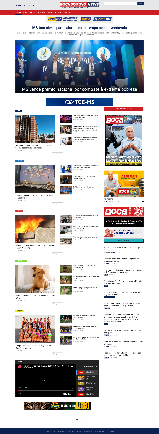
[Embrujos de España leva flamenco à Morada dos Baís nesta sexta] (66, 119)
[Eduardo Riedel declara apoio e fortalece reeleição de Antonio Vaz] (66, 179)
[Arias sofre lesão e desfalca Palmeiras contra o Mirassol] (66, 319)
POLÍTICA (106, 335)
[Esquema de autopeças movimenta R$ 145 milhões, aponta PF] (66, 219)
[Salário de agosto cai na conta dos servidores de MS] (79, 66)
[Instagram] (76, 419)
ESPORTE (106, 263)
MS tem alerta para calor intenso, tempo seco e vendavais (79, 28)
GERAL (105, 274)
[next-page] (108, 361)
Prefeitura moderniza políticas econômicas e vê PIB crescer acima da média (34, 146)
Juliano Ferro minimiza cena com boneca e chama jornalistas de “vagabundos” (122, 304)
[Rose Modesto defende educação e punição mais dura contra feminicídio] (66, 169)
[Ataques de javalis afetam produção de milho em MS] (66, 280)
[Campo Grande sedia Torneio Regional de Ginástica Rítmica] (35, 329)
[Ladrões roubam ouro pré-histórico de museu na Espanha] (35, 179)
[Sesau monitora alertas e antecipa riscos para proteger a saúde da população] (66, 141)
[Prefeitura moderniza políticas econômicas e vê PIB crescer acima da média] (35, 129)
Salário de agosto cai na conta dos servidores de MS (79, 89)
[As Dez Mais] (124, 184)
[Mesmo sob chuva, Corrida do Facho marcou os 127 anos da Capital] (66, 340)
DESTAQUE (106, 308)
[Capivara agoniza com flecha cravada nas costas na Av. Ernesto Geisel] (66, 290)
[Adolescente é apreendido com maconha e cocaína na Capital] (66, 229)
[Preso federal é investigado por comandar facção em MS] (66, 240)
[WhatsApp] (82, 419)
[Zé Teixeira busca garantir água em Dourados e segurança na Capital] (66, 190)
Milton (105, 201)
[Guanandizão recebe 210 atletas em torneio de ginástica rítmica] (66, 330)
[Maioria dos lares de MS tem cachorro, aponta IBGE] (35, 279)
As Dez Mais (109, 199)
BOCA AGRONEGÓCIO (109, 252)
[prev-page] (105, 361)
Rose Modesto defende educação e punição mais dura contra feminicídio (122, 354)
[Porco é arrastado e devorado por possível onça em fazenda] (66, 269)
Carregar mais (57, 154)
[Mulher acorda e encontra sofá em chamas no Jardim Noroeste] (35, 229)
